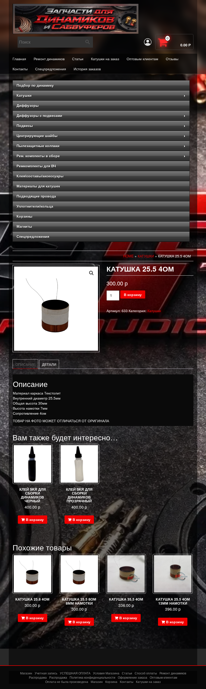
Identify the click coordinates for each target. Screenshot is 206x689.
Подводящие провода (36, 196)
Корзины (24, 216)
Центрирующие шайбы (37, 136)
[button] (91, 273)
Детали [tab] (49, 364)
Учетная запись (46, 673)
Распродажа (38, 677)
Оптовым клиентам (142, 58)
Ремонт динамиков (49, 58)
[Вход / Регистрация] (147, 42)
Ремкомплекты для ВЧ (36, 166)
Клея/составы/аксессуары (40, 176)
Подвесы (25, 126)
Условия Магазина (106, 673)
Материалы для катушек (38, 186)
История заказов (87, 68)
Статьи (77, 58)
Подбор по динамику (35, 85)
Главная (19, 58)
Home (128, 255)
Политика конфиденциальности (92, 677)
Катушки (24, 95)
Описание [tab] (25, 364)
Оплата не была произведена (66, 681)
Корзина (111, 681)
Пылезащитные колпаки (38, 146)
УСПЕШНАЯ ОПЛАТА (75, 673)
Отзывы (172, 58)
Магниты (24, 226)
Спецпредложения (50, 68)
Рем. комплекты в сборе (38, 156)
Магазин (26, 673)
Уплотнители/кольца (35, 206)
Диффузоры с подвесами (39, 116)
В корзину (133, 294)
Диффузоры (28, 106)
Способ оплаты (146, 673)
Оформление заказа (132, 677)
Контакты (20, 68)
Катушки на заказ (105, 58)
